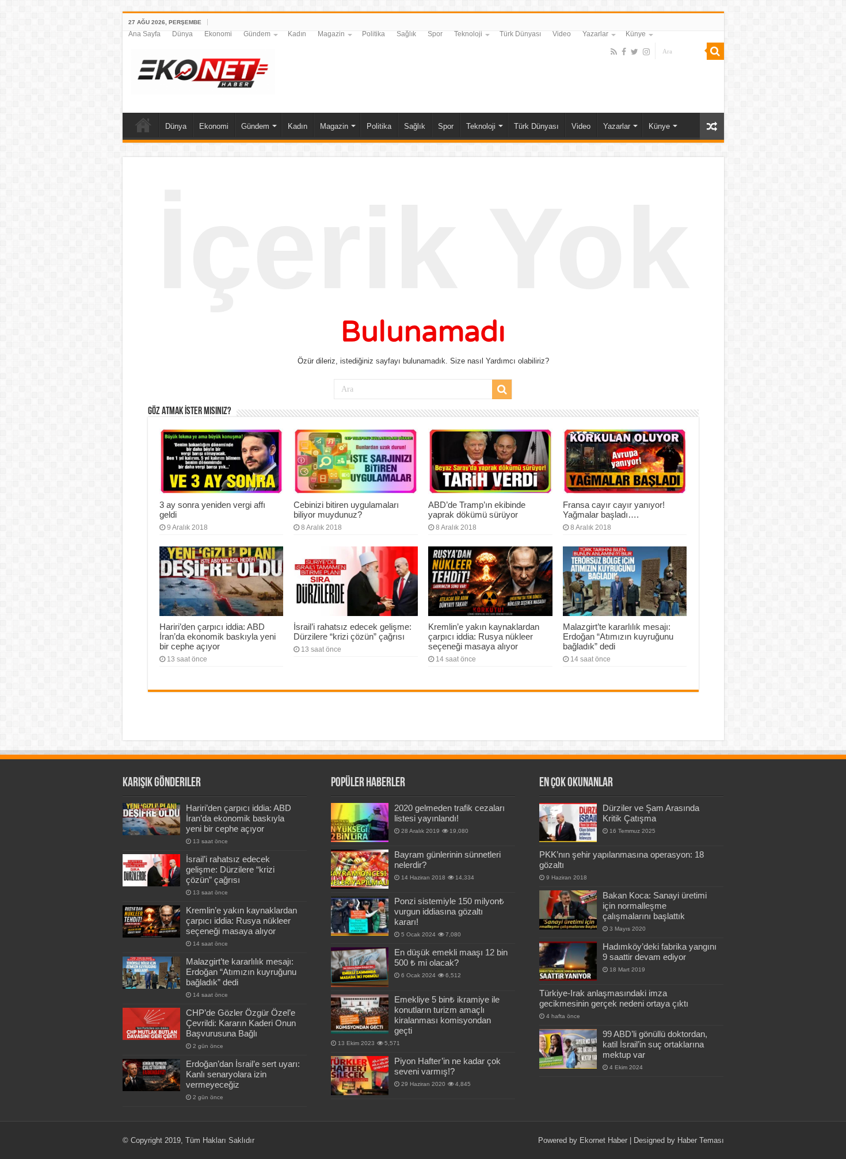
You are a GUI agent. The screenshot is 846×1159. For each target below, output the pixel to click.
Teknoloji (468, 34)
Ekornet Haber (603, 1140)
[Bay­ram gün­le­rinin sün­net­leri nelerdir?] (359, 869)
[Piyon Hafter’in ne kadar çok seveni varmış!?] (359, 1075)
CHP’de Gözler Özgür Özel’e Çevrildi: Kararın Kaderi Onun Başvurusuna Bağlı (241, 1023)
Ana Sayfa (144, 34)
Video (561, 34)
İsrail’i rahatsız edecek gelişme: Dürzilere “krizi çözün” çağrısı (352, 631)
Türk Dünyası (520, 34)
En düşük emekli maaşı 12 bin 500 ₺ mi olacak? (451, 957)
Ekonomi (218, 34)
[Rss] (613, 52)
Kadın (297, 34)
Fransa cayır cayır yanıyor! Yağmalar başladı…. (614, 509)
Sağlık (406, 34)
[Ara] (715, 51)
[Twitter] (634, 52)
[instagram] (646, 52)
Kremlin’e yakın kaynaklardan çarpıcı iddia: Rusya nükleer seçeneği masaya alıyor (483, 636)
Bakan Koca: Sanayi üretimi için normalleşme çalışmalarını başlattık (655, 905)
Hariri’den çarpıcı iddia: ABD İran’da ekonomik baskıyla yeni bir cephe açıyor (217, 636)
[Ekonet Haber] (203, 69)
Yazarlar (595, 34)
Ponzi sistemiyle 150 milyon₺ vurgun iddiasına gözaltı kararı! (449, 911)
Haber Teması (700, 1140)
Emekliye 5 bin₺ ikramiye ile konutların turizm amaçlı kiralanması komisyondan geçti (447, 1014)
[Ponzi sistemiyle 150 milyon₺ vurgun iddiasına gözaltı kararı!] (359, 915)
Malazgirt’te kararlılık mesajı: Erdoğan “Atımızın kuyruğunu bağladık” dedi (618, 636)
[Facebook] (623, 52)
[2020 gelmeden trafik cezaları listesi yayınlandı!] (359, 822)
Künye (636, 34)
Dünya (182, 34)
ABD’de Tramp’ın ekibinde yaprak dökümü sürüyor (476, 509)
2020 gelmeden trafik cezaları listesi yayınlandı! (449, 813)
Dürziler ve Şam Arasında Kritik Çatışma (651, 813)
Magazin (331, 34)
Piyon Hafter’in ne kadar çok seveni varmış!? (447, 1066)
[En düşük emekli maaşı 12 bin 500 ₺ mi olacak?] (359, 966)
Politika (373, 34)
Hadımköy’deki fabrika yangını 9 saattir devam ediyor (660, 952)
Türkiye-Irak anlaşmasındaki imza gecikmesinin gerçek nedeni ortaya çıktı (613, 998)
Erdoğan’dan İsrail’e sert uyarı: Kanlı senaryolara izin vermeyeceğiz (243, 1074)
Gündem (256, 34)
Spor (435, 34)
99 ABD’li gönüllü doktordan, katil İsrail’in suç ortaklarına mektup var (655, 1044)
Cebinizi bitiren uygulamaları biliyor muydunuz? (346, 509)
